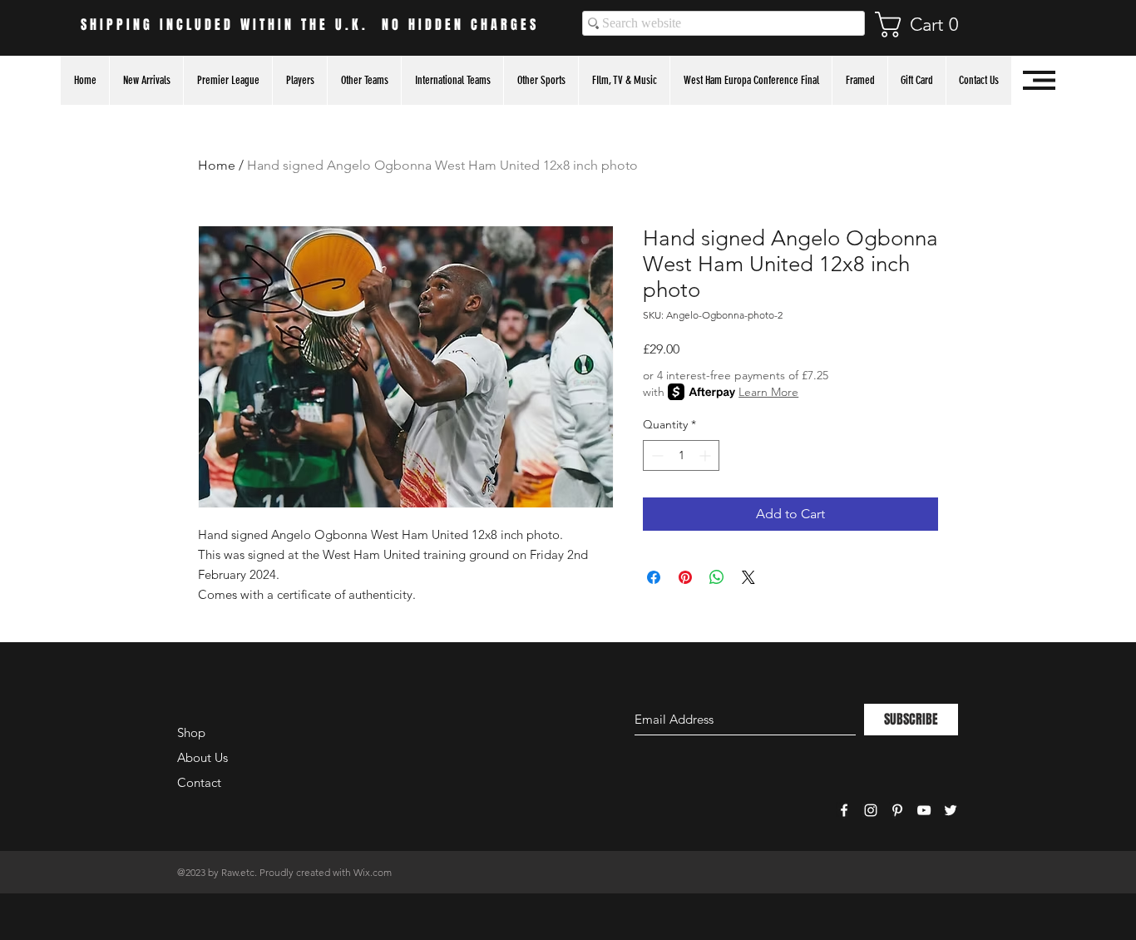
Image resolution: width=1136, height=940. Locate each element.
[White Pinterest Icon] (897, 810)
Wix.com (372, 872)
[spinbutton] (681, 455)
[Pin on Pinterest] (685, 577)
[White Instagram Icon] (870, 810)
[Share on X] (748, 577)
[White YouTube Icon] (924, 810)
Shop (191, 732)
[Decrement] (655, 455)
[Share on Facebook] (654, 577)
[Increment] (706, 455)
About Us (202, 757)
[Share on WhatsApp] (717, 577)
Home (216, 165)
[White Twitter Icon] (950, 810)
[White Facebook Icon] (844, 810)
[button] (925, 24)
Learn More (768, 391)
